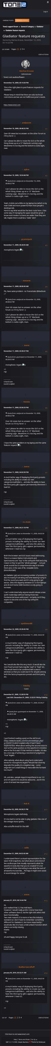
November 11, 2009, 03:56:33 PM (16, 407)
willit (26, 847)
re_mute (26, 522)
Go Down (5, 49)
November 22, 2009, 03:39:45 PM (16, 629)
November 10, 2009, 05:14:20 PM (16, 83)
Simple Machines (23, 1042)
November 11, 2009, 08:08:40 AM (16, 286)
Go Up (4, 1018)
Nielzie (26, 402)
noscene (26, 280)
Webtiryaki (42, 1042)
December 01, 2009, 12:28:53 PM (16, 694)
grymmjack (26, 239)
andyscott (26, 122)
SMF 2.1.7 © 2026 (11, 1042)
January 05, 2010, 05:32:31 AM (15, 973)
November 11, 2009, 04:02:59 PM (16, 472)
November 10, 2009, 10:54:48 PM (16, 175)
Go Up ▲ (34, 1039)
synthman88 (26, 623)
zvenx (26, 345)
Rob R (26, 803)
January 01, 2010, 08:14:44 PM (15, 900)
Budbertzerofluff (27, 967)
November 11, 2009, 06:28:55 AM (16, 245)
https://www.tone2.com (12, 105)
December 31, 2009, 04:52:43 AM (16, 853)
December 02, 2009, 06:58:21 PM (16, 809)
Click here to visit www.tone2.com (17, 1034)
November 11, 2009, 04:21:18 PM (16, 528)
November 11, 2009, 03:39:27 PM (16, 351)
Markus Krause (26, 71)
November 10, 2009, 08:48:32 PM (16, 128)
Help (15, 1039)
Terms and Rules (24, 1039)
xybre (26, 169)
